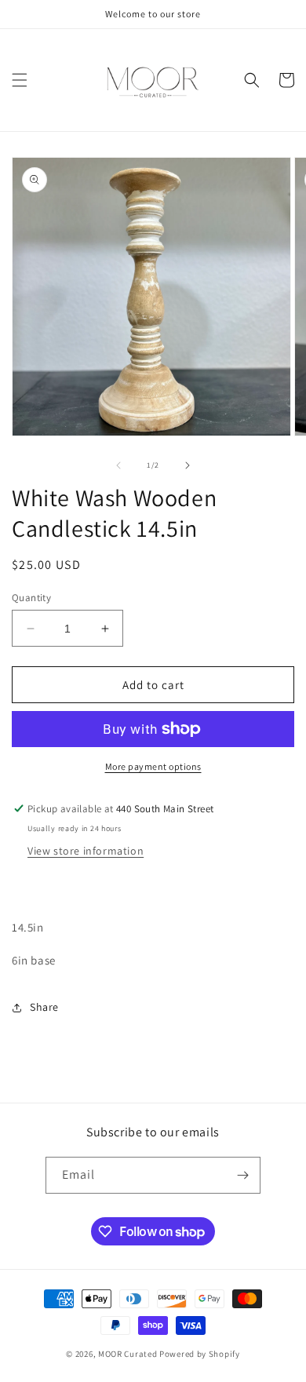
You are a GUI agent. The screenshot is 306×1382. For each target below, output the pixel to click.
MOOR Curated (127, 1353)
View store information (85, 851)
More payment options (153, 766)
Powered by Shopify (199, 1353)
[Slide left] (118, 465)
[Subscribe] (242, 1175)
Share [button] (44, 1007)
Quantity (31, 597)
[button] (19, 80)
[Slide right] (187, 465)
